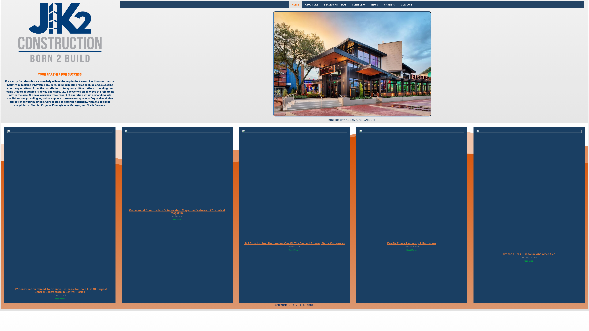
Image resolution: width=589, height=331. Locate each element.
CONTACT (406, 4)
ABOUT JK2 (311, 4)
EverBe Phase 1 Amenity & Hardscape (411, 243)
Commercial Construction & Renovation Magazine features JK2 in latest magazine (177, 212)
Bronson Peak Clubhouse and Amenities (529, 254)
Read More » (60, 299)
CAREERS (389, 4)
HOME (295, 4)
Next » (311, 304)
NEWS (374, 4)
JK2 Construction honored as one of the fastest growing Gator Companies (294, 243)
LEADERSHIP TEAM (335, 4)
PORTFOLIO (358, 4)
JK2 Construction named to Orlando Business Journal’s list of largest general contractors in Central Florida (60, 290)
